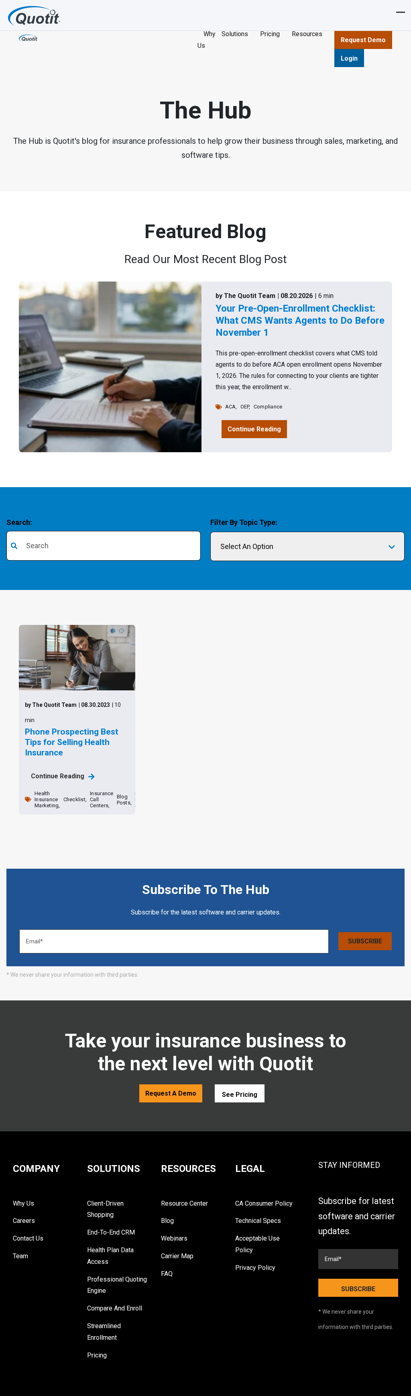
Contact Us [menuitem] (28, 1238)
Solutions (235, 34)
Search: (19, 522)
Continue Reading (254, 429)
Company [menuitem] (36, 1168)
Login (349, 58)
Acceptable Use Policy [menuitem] (257, 1244)
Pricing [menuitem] (97, 1355)
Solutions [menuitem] (113, 1168)
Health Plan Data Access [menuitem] (110, 1255)
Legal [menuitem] (250, 1168)
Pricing (270, 34)
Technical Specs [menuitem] (258, 1221)
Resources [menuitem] (188, 1168)
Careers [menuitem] (24, 1221)
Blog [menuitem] (167, 1221)
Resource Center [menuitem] (184, 1203)
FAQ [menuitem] (167, 1274)
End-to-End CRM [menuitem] (111, 1232)
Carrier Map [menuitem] (177, 1256)
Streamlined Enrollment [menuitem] (104, 1331)
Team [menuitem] (20, 1256)
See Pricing (239, 1094)
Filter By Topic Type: (243, 522)
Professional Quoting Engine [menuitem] (117, 1285)
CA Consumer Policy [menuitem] (264, 1203)
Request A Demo (170, 1093)
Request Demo (363, 40)
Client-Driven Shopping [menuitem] (105, 1209)
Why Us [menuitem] (23, 1203)
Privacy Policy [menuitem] (255, 1268)
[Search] (192, 546)
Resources (307, 34)
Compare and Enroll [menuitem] (114, 1308)
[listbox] (307, 546)
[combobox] (103, 546)
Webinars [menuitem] (174, 1238)
